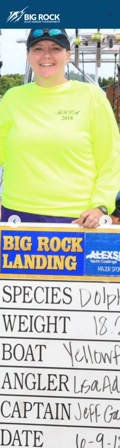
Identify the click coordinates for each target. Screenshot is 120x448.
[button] (110, 14)
